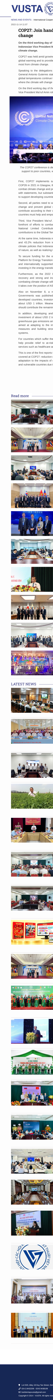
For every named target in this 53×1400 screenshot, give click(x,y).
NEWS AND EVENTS (21, 20)
